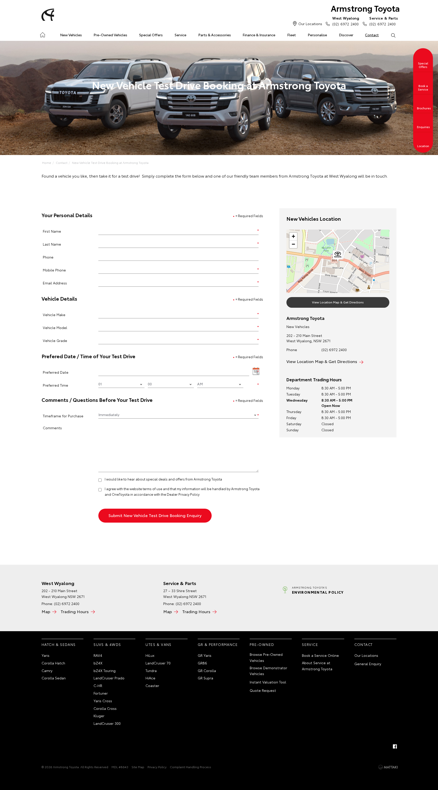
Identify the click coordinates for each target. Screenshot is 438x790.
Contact (372, 34)
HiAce (150, 677)
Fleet (291, 34)
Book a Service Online (320, 655)
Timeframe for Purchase (63, 415)
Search (393, 35)
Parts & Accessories (214, 34)
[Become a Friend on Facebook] (395, 746)
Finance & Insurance (259, 34)
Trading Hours (75, 611)
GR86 (202, 662)
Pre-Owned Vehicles (110, 34)
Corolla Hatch (53, 662)
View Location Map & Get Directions (338, 302)
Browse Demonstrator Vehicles (268, 670)
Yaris (45, 655)
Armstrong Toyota (365, 8)
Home (42, 33)
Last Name (52, 244)
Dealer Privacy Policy (183, 494)
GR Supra (205, 677)
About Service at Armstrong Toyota (317, 665)
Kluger (99, 715)
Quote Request (263, 690)
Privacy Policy (157, 767)
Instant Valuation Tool (268, 681)
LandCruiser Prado (109, 677)
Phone (48, 256)
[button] (338, 255)
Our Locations (310, 23)
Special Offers (151, 34)
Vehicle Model (55, 327)
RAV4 (98, 655)
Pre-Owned (262, 644)
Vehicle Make (54, 314)
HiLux (149, 655)
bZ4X (98, 662)
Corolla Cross (105, 708)
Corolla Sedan (54, 677)
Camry (47, 670)
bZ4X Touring (105, 670)
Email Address (55, 282)
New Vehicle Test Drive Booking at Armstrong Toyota (110, 162)
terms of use (152, 488)
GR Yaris (204, 655)
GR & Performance (218, 644)
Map (46, 611)
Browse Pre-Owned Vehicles (266, 657)
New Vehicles (71, 34)
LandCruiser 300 (107, 723)
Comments (52, 427)
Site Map (138, 767)
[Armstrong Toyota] (47, 15)
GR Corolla (207, 670)
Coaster (152, 685)
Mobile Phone (54, 269)
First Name (52, 231)
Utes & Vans (158, 644)
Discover (346, 34)
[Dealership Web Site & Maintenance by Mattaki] (388, 767)
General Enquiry (367, 663)
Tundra (151, 670)
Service (180, 34)
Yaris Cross (103, 700)
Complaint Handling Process (190, 767)
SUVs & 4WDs (107, 644)
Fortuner (101, 693)
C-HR (98, 685)
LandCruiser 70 (158, 662)
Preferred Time (55, 385)
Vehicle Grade (55, 340)
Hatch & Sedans (59, 644)
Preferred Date (55, 372)
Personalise (317, 34)
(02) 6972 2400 (345, 20)
